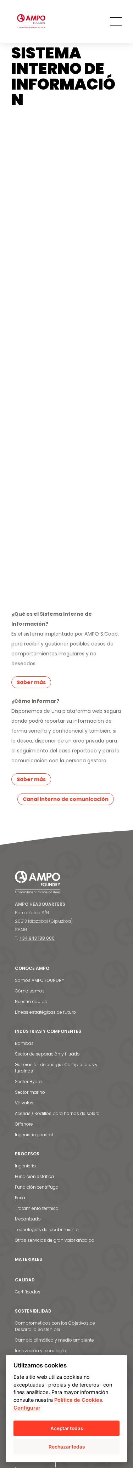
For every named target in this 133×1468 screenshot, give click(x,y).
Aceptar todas (66, 1428)
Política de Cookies (78, 1400)
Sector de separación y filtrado (47, 1054)
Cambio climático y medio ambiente (54, 1340)
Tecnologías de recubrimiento (47, 1230)
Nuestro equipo (31, 1001)
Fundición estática (34, 1176)
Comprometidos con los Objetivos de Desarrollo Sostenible (55, 1326)
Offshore (24, 1124)
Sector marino (30, 1092)
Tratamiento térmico (37, 1208)
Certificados (27, 1292)
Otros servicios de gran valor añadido (54, 1240)
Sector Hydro (28, 1082)
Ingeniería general (34, 1135)
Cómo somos (30, 991)
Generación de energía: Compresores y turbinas (56, 1068)
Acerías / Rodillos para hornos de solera (57, 1113)
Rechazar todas (67, 1447)
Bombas (24, 1043)
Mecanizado (28, 1219)
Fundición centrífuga (37, 1187)
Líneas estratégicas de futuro (45, 1012)
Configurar (26, 1408)
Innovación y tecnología (40, 1351)
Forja (20, 1198)
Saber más (31, 682)
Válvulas (24, 1103)
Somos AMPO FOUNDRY (39, 980)
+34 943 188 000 (37, 938)
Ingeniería (25, 1166)
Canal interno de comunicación (66, 799)
